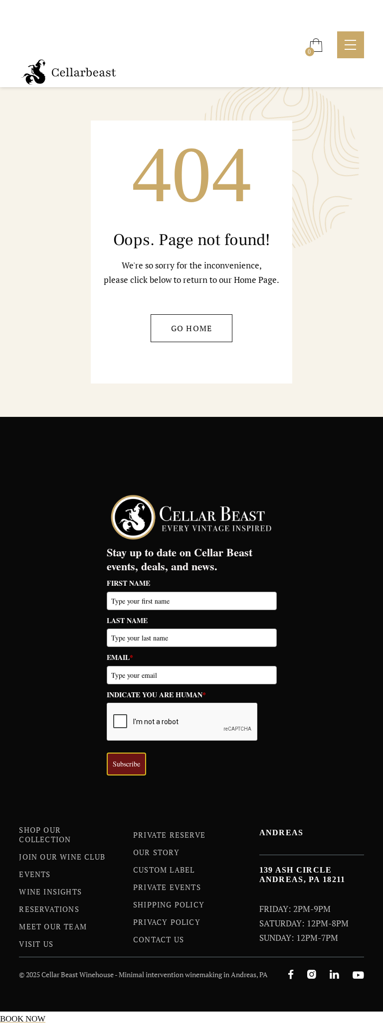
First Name (128, 583)
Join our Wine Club (62, 857)
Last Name (127, 620)
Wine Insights (50, 892)
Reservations (49, 909)
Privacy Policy (166, 922)
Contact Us (158, 939)
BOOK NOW (22, 1019)
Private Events (167, 887)
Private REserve (169, 835)
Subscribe (126, 764)
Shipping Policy (168, 904)
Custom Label (163, 870)
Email (120, 657)
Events (34, 874)
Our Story (156, 852)
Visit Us (36, 944)
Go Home (191, 328)
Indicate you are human (156, 694)
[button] (316, 45)
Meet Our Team (53, 926)
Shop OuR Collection (45, 834)
